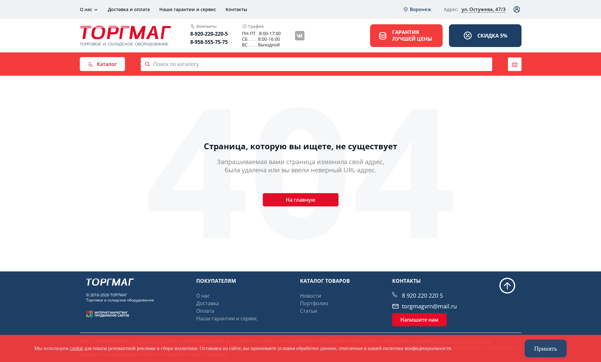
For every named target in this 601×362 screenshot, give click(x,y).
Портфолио (314, 303)
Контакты (236, 9)
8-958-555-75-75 (209, 42)
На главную (300, 199)
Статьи (308, 310)
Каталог (107, 64)
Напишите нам (419, 319)
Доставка (207, 303)
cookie (76, 348)
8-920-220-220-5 (209, 33)
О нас (86, 9)
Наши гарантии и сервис (187, 9)
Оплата (205, 310)
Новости (310, 295)
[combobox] (417, 9)
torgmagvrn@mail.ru (429, 306)
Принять (545, 348)
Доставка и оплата (129, 9)
